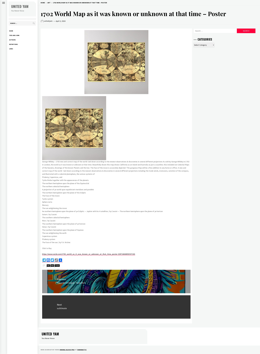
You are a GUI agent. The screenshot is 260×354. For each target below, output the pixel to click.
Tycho (57, 265)
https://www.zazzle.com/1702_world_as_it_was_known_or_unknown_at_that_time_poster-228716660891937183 (88, 254)
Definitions (13, 44)
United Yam (20, 6)
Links (11, 49)
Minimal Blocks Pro (67, 350)
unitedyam (48, 21)
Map (52, 265)
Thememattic (82, 350)
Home (11, 31)
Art (48, 265)
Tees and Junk (14, 35)
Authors (12, 40)
